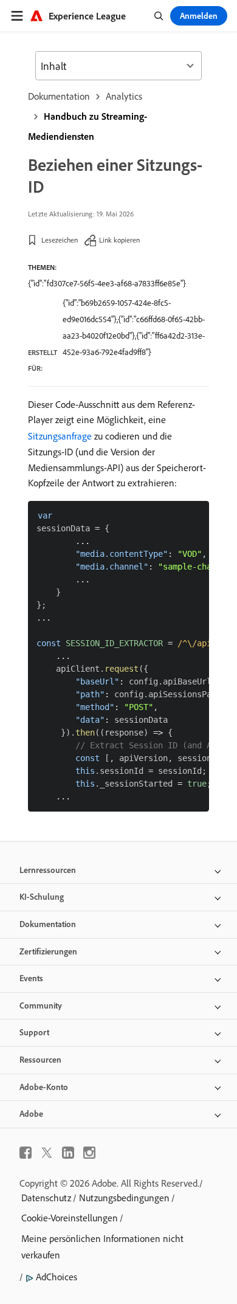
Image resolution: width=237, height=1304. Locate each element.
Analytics (124, 96)
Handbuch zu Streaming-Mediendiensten (87, 126)
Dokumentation (59, 96)
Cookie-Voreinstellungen (69, 1218)
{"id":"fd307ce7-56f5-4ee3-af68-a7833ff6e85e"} (107, 283)
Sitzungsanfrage (60, 436)
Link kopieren (119, 239)
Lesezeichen (59, 239)
